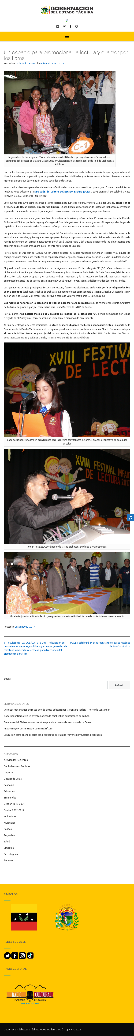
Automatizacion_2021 (52, 63)
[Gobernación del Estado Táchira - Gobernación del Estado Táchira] (67, 9)
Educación (9, 791)
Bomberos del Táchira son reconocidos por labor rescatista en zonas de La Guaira (47, 722)
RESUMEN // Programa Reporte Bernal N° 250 (28, 728)
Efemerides (10, 797)
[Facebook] (70, 26)
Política (8, 829)
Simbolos (9, 847)
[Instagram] (76, 26)
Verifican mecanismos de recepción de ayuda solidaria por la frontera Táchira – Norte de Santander (57, 709)
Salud (7, 841)
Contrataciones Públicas (17, 766)
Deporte (8, 772)
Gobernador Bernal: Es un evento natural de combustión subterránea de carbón (47, 716)
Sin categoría (11, 854)
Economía (9, 785)
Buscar (7, 678)
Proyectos (9, 835)
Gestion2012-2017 (24, 626)
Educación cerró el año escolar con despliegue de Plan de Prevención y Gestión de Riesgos (53, 734)
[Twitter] (64, 26)
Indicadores (10, 816)
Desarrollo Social (13, 778)
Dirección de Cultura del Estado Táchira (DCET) (62, 191)
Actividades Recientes (16, 760)
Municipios (10, 822)
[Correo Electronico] (57, 26)
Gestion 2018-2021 (14, 804)
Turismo (8, 860)
